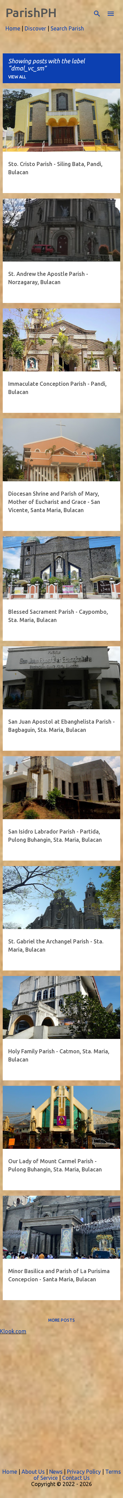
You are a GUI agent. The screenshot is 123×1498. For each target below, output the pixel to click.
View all (17, 77)
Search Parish (67, 28)
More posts (61, 1320)
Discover (35, 28)
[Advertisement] (61, 1396)
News (56, 1472)
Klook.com (13, 1331)
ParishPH (31, 12)
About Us (33, 1472)
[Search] (97, 13)
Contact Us (76, 1478)
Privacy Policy (84, 1472)
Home (12, 28)
